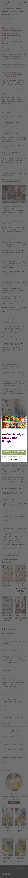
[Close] (25, 417)
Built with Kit (14, 460)
